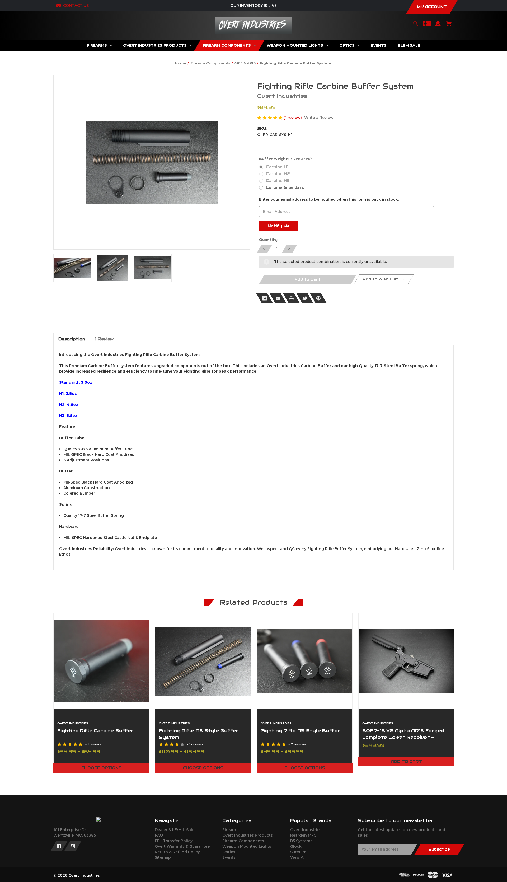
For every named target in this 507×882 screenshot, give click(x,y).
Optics (228, 852)
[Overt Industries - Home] (98, 819)
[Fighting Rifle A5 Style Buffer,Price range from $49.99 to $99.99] (304, 661)
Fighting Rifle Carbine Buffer (95, 731)
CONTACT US (76, 5)
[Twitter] (305, 298)
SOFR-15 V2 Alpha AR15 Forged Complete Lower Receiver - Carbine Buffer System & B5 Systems (403, 741)
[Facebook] (264, 298)
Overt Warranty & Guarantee (182, 846)
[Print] (291, 298)
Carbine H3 (278, 180)
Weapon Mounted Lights (246, 846)
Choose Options (101, 768)
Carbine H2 (278, 173)
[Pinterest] (318, 298)
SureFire (298, 852)
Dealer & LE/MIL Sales (175, 829)
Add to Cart (406, 761)
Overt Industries (306, 829)
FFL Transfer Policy (174, 840)
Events (229, 857)
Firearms (231, 829)
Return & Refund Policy (177, 852)
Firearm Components (243, 840)
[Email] (278, 298)
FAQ (159, 835)
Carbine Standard (285, 187)
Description (71, 338)
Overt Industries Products (247, 835)
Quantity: (268, 239)
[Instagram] (73, 846)
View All (298, 857)
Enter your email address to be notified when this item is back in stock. (329, 199)
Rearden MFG (303, 835)
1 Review (104, 338)
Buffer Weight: (285, 159)
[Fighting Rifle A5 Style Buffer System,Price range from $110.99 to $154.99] (203, 661)
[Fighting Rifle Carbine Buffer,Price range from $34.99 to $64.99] (101, 661)
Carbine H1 (277, 167)
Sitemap (163, 857)
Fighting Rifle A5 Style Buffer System (199, 734)
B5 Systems (301, 840)
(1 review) (293, 117)
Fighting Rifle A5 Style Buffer (301, 731)
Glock (296, 846)
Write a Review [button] (319, 117)
